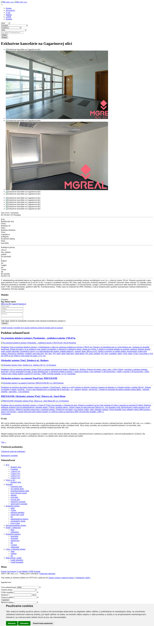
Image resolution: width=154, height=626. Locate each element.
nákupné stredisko (17, 512)
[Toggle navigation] (2, 4)
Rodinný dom (16, 467)
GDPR (8, 17)
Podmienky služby (83, 578)
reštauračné (15, 547)
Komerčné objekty (13, 506)
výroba (13, 510)
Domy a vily (10, 480)
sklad (13, 508)
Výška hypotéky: (7, 592)
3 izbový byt (15, 476)
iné (12, 543)
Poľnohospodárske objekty (16, 525)
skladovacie (15, 541)
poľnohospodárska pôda (20, 491)
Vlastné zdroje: (6, 590)
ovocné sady (15, 499)
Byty (8, 465)
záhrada (13, 495)
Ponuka (9, 8)
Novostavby (10, 10)
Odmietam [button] (24, 623)
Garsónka (14, 469)
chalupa (13, 553)
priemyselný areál (17, 515)
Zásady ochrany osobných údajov (62, 578)
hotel (12, 530)
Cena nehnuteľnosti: (8, 587)
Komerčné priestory (13, 534)
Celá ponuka (6, 414)
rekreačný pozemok (18, 502)
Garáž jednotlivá (17, 560)
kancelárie (14, 536)
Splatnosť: (5, 595)
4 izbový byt (15, 478)
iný (12, 517)
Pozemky (9, 484)
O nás (8, 13)
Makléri (9, 15)
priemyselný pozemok (19, 504)
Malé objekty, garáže (14, 558)
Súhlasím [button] (12, 623)
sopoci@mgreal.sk (19, 304)
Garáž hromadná (17, 562)
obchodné (14, 538)
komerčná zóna (16, 486)
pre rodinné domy (17, 489)
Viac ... (3, 442)
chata (13, 551)
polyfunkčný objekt (18, 521)
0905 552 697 (6, 304)
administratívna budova (19, 519)
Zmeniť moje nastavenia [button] (43, 623)
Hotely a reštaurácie (13, 528)
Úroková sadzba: (7, 597)
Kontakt (9, 19)
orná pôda (14, 497)
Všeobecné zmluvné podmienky (13, 451)
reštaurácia (15, 532)
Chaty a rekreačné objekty (16, 549)
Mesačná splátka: (7, 602)
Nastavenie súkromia (47, 574)
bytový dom (15, 523)
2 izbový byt (15, 474)
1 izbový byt (15, 471)
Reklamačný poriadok (9, 455)
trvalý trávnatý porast (19, 493)
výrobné (14, 545)
